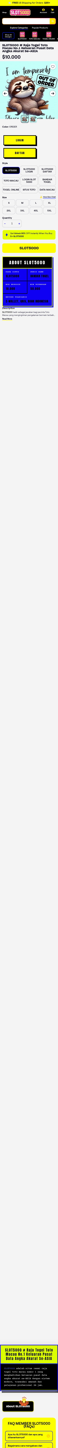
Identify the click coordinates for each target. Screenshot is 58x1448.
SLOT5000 (29, 248)
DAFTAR (20, 153)
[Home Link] (20, 12)
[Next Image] (52, 93)
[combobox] (26, 21)
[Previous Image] (5, 93)
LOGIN (20, 140)
